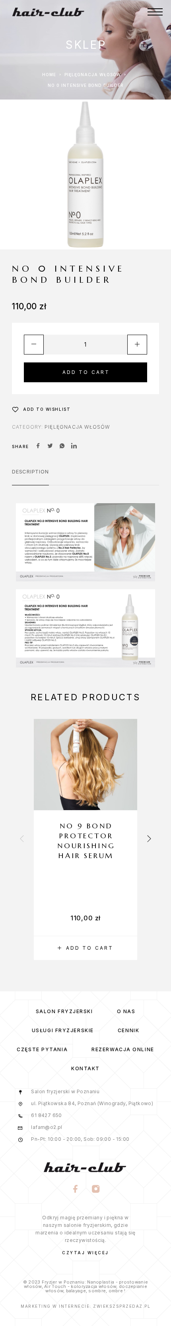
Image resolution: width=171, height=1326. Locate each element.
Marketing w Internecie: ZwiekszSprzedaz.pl (85, 1306)
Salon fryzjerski (64, 1011)
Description (30, 471)
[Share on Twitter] (50, 446)
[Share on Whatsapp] (62, 446)
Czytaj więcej (85, 1252)
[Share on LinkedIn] (74, 446)
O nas (126, 1011)
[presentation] (22, 839)
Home (49, 74)
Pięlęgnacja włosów (92, 74)
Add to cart (86, 372)
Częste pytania (42, 1049)
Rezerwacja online (122, 1049)
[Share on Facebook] (38, 446)
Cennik (128, 1030)
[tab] (30, 476)
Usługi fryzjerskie (63, 1030)
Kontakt (85, 1068)
